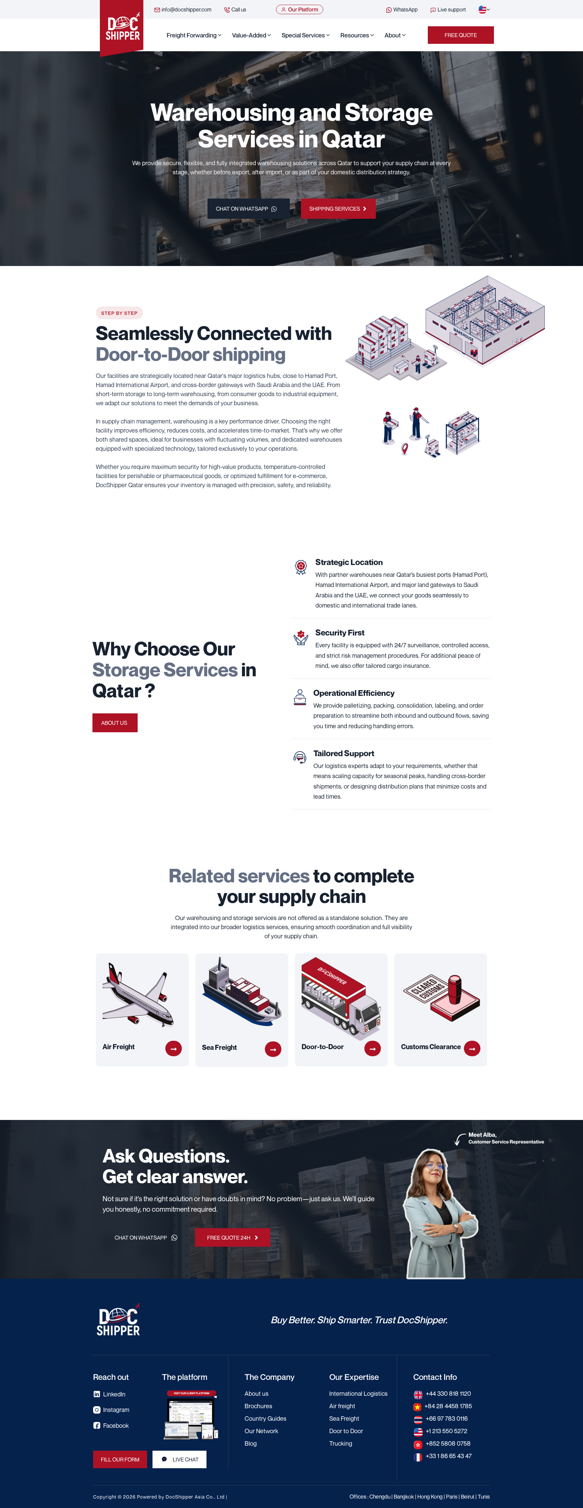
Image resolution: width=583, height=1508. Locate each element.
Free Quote (461, 35)
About (393, 35)
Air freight (342, 1406)
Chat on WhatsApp (242, 208)
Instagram (116, 1409)
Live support (451, 9)
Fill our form (120, 1459)
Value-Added (249, 35)
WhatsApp (405, 9)
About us (114, 722)
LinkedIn (114, 1394)
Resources (354, 35)
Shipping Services (334, 208)
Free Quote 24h (228, 1237)
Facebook (116, 1425)
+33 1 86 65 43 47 (449, 1455)
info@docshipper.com (186, 9)
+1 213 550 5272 (446, 1431)
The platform (184, 1377)
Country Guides (265, 1418)
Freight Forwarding (192, 35)
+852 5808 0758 (448, 1443)
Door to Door (346, 1431)
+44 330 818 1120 (448, 1393)
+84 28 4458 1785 (448, 1406)
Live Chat (186, 1459)
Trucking (340, 1443)
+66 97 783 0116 (447, 1418)
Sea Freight (344, 1418)
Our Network (261, 1431)
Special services (303, 35)
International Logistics (358, 1393)
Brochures (258, 1406)
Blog (251, 1443)
